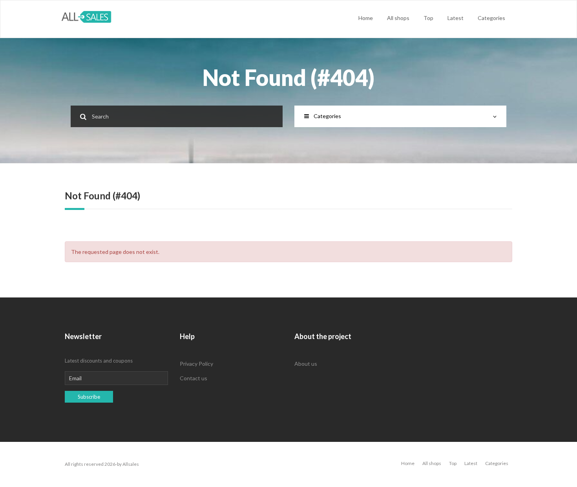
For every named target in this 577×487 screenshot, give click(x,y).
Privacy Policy (196, 363)
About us (305, 363)
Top (428, 18)
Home (365, 18)
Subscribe (89, 397)
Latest (455, 18)
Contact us (193, 378)
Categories (491, 18)
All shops (398, 18)
